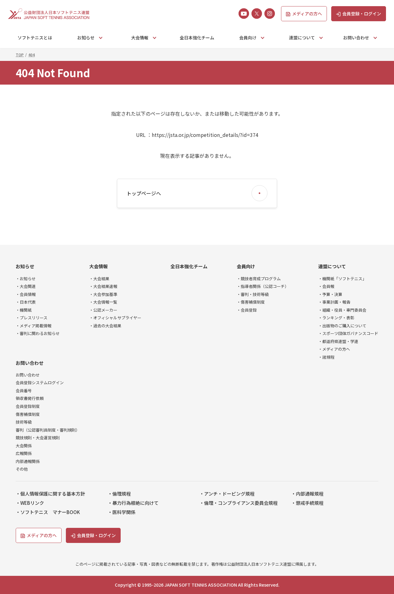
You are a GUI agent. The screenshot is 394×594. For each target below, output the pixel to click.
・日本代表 (26, 302)
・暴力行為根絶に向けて (133, 503)
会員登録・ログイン (361, 13)
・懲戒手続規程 (307, 503)
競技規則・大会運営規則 (38, 438)
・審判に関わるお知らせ (38, 333)
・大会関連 (26, 286)
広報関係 (24, 453)
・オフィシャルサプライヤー (115, 318)
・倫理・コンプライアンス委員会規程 (238, 503)
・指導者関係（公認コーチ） (263, 286)
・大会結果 (99, 278)
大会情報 (98, 266)
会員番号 (24, 390)
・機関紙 (24, 310)
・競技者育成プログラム (259, 278)
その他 (22, 469)
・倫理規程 (119, 494)
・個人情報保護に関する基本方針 (50, 494)
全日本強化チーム (197, 37)
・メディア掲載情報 (33, 326)
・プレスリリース (31, 318)
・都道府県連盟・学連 (338, 341)
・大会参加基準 (103, 294)
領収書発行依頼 (30, 398)
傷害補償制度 (28, 414)
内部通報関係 (28, 461)
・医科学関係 (121, 512)
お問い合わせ (29, 363)
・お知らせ (26, 278)
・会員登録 (247, 310)
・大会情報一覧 (103, 302)
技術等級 (24, 422)
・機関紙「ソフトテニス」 (342, 278)
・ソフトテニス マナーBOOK (48, 512)
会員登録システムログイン (40, 382)
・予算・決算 (330, 294)
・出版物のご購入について (342, 326)
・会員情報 (26, 294)
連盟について (332, 266)
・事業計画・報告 (334, 302)
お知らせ (25, 266)
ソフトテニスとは (35, 37)
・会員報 (326, 286)
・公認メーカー (103, 310)
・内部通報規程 (307, 494)
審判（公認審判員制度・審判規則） (48, 430)
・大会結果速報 (103, 286)
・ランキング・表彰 (336, 318)
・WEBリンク (30, 503)
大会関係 (24, 445)
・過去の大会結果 (105, 326)
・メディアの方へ (334, 349)
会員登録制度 (28, 406)
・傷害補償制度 (251, 302)
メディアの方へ (307, 13)
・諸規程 (326, 357)
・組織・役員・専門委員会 (342, 310)
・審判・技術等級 (253, 294)
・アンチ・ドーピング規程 (227, 494)
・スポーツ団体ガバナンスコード (348, 333)
